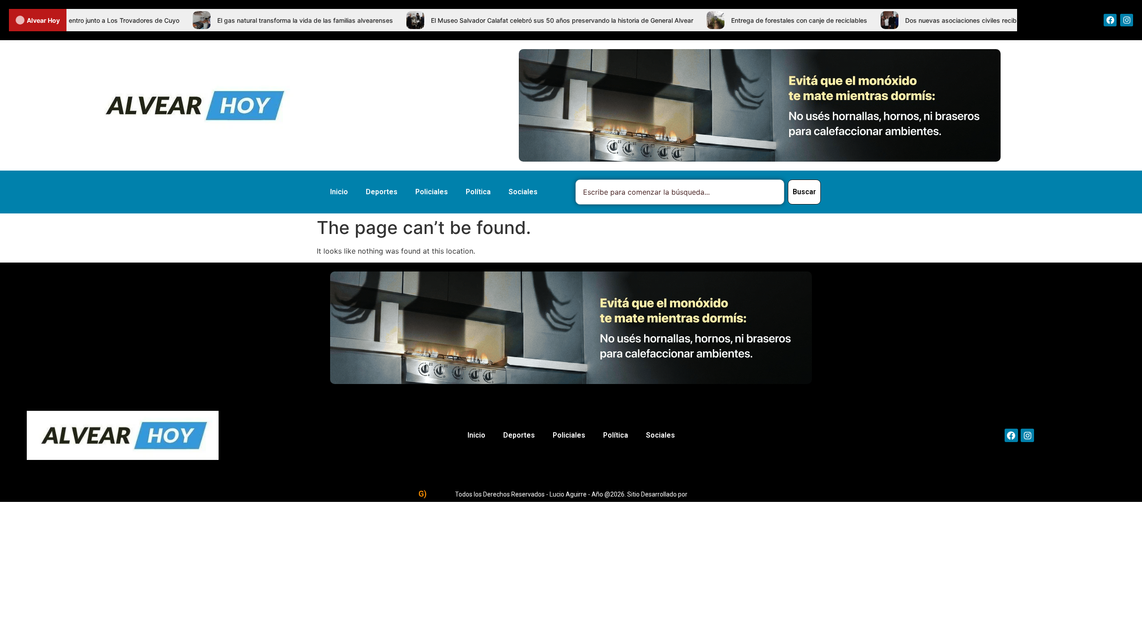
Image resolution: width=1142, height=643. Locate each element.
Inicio (339, 192)
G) (422, 493)
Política (478, 192)
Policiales (431, 192)
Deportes (381, 192)
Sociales (523, 192)
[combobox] (679, 192)
